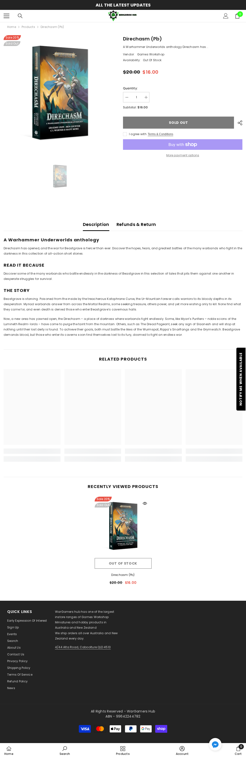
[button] (215, 744)
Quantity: (130, 88)
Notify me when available (240, 379)
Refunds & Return (136, 224)
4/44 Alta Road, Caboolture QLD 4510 (83, 647)
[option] (123, 5)
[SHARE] (238, 123)
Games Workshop (150, 54)
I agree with (138, 134)
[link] (32, 451)
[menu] (6, 16)
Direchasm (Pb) (123, 575)
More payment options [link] (182, 155)
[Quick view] (145, 503)
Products (28, 27)
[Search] (20, 16)
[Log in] (225, 16)
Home (11, 27)
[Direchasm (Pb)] (123, 526)
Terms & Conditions (160, 134)
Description (96, 224)
